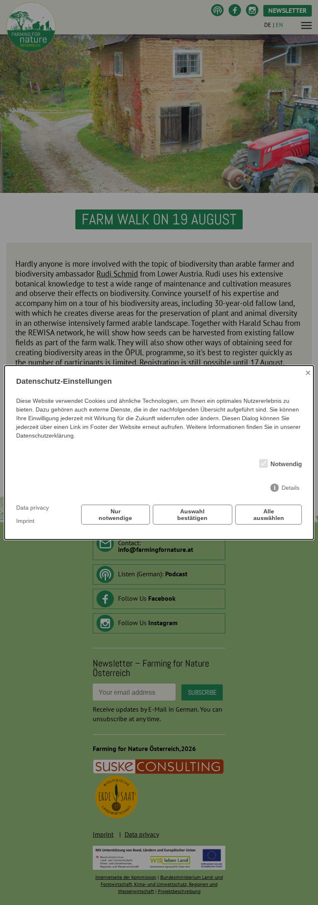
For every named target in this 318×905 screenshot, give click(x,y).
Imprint (25, 520)
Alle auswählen (268, 514)
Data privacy (32, 507)
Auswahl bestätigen (192, 514)
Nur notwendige (115, 514)
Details (290, 487)
